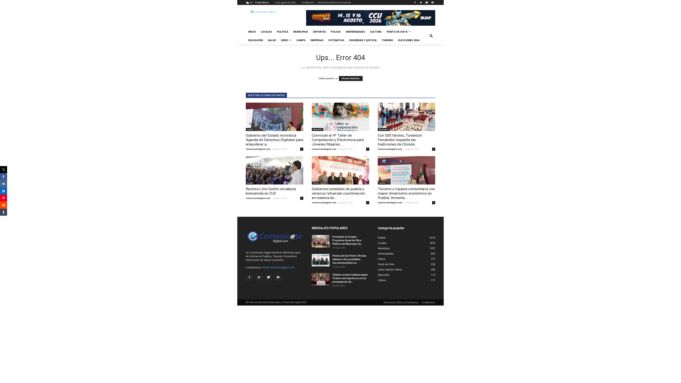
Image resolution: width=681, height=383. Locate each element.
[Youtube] (432, 2)
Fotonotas (336, 40)
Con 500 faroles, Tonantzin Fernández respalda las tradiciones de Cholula (400, 139)
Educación (255, 40)
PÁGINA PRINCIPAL (351, 78)
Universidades (355, 31)
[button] (431, 36)
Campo (301, 40)
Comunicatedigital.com (258, 149)
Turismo (387, 40)
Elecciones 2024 (408, 40)
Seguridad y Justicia (363, 40)
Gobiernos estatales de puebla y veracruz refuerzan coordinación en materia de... (338, 193)
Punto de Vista (397, 31)
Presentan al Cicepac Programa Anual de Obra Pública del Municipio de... (347, 240)
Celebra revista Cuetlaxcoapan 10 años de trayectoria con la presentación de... (350, 278)
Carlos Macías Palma (390, 269)
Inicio (252, 31)
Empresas (317, 40)
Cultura (376, 31)
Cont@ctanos (308, 2)
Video (284, 40)
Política (282, 31)
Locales (266, 31)
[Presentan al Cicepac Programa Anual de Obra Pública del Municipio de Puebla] (321, 241)
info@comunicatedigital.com (278, 267)
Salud (272, 40)
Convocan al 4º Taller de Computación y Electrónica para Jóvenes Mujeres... (338, 139)
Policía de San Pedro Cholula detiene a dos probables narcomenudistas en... (349, 259)
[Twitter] (426, 2)
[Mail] (420, 2)
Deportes (319, 31)
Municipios (300, 31)
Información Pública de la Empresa (334, 2)
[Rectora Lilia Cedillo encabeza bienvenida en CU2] (274, 170)
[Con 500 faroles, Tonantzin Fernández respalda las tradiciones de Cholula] (406, 117)
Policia (336, 31)
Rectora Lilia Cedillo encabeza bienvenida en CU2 (271, 191)
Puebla (250, 183)
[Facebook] (415, 2)
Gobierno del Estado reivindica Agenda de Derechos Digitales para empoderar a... (274, 139)
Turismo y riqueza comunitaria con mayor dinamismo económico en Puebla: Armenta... (406, 193)
